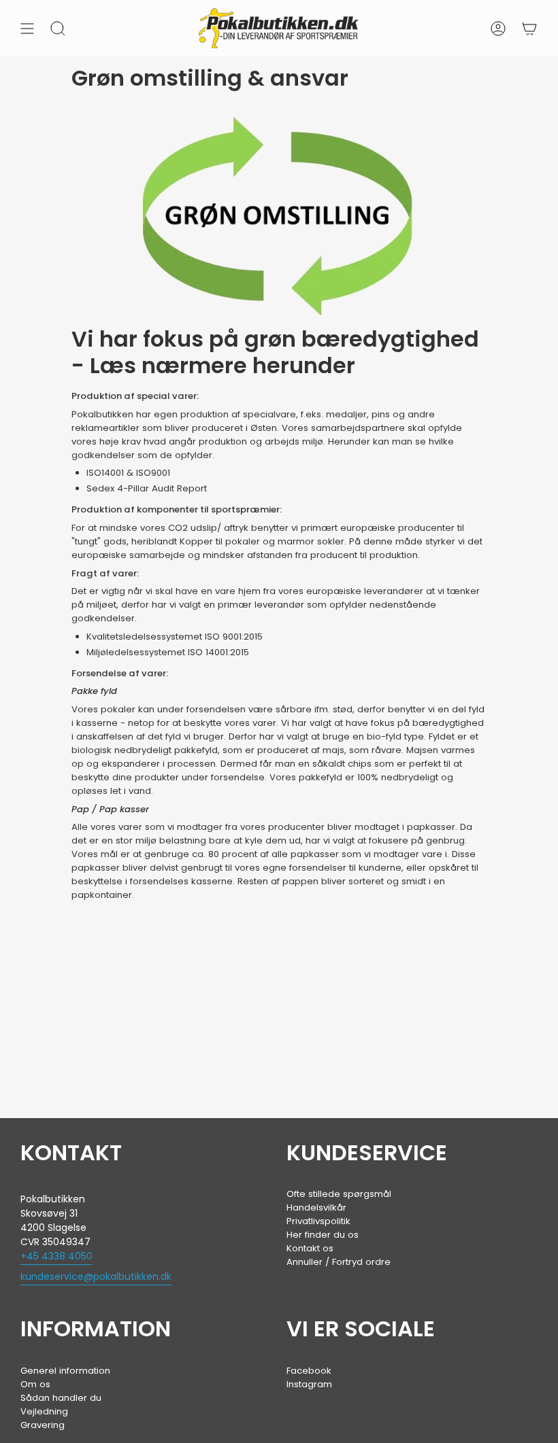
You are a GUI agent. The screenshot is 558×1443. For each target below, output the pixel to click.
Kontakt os (309, 1248)
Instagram (309, 1384)
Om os (35, 1384)
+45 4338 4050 (56, 1256)
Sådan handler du (60, 1397)
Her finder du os (322, 1234)
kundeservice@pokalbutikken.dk (95, 1276)
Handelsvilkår (316, 1207)
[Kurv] (529, 28)
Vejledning (44, 1411)
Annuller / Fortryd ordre (338, 1261)
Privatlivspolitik (318, 1221)
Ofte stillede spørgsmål (338, 1193)
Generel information (65, 1370)
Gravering (42, 1425)
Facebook (308, 1370)
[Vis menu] (27, 28)
